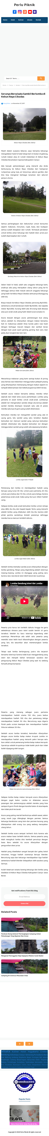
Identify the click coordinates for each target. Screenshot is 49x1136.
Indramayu (14, 1055)
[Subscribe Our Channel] (30, 11)
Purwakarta (39, 1055)
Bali (40, 1057)
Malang (3, 1062)
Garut (29, 1065)
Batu (46, 1055)
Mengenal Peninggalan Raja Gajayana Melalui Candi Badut (22, 956)
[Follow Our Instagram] (19, 11)
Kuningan (35, 1057)
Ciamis (24, 1065)
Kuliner (15, 1052)
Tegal (32, 1067)
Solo (2, 1057)
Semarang (29, 1055)
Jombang (15, 1057)
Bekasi (46, 1062)
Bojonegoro (17, 1065)
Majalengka (5, 1059)
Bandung (5, 1055)
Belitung (8, 1057)
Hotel (23, 1052)
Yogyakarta (33, 1052)
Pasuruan (45, 1065)
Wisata (5, 1051)
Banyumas (31, 1059)
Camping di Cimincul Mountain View (14, 976)
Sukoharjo (27, 1067)
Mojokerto (22, 1057)
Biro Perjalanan (6, 1065)
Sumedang (20, 1062)
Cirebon (44, 1052)
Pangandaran (36, 1065)
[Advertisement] (24, 52)
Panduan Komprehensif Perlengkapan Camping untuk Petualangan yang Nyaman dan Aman (21, 935)
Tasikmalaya (29, 1062)
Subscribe (24, 903)
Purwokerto (13, 1067)
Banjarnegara (21, 1059)
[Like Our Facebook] (14, 11)
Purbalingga (11, 1062)
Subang (13, 1059)
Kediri (38, 1059)
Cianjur (22, 1055)
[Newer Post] (20, 1044)
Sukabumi (20, 1067)
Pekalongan (5, 1067)
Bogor (29, 1057)
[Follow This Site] (25, 11)
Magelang (44, 1059)
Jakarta (45, 1057)
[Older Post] (29, 1044)
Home (5, 20)
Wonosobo (39, 1062)
